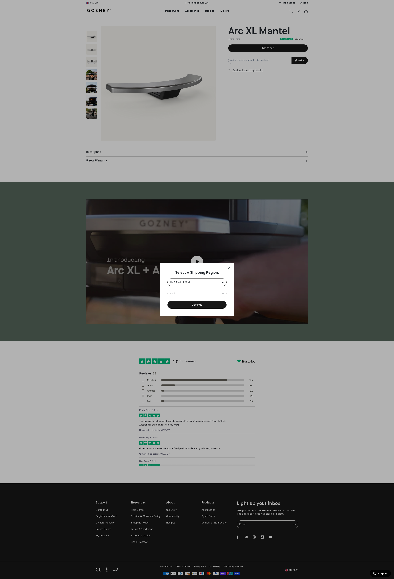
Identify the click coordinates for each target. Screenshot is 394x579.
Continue (197, 304)
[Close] (228, 268)
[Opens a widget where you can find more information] (380, 573)
